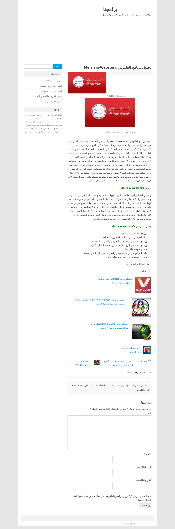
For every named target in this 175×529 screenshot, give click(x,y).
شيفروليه (42, 125)
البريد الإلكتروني (143, 467)
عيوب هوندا (51, 132)
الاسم (147, 454)
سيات (56, 125)
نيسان (32, 132)
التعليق (147, 413)
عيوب (60, 128)
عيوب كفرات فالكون (52, 80)
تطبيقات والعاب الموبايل (136, 372)
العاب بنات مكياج (41, 118)
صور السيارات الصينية (33, 125)
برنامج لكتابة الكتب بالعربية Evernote (88, 385)
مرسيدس (37, 132)
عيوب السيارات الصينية (33, 128)
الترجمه (117, 195)
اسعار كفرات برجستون (51, 86)
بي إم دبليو (43, 122)
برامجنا (110, 9)
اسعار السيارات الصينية (41, 115)
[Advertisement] (87, 40)
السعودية (55, 118)
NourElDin (112, 95)
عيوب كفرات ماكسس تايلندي (48, 96)
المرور (35, 118)
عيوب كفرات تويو (53, 101)
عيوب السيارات (49, 128)
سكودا (60, 125)
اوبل (48, 122)
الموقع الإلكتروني (143, 480)
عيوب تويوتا (58, 132)
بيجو (31, 122)
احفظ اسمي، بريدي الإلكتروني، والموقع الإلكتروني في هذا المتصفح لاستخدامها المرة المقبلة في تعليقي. (112, 498)
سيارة (47, 125)
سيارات (52, 125)
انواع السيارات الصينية (55, 122)
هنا (127, 264)
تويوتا (27, 122)
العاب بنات (49, 118)
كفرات (45, 132)
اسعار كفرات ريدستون (51, 91)
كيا (42, 132)
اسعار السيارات (56, 115)
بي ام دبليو (36, 122)
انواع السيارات (28, 118)
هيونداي (27, 132)
